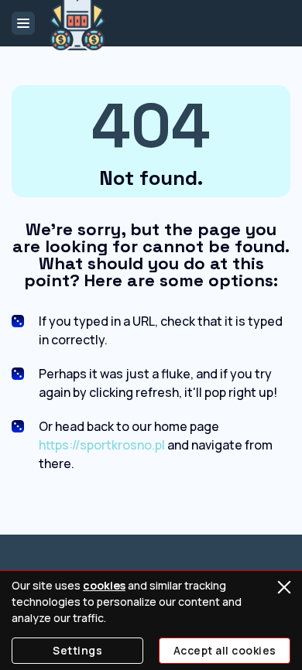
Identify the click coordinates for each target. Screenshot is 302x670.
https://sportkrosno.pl (102, 444)
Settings (77, 650)
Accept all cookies (224, 650)
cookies (104, 585)
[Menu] (23, 23)
